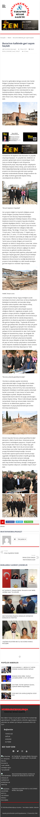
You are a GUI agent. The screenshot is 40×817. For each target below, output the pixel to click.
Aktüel (32, 49)
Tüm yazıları (21, 539)
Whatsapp (29, 522)
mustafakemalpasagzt (10, 49)
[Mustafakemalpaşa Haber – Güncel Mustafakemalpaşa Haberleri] (20, 19)
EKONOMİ (8, 51)
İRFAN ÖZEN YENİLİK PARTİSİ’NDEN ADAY (29, 558)
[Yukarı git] (36, 814)
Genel (13, 51)
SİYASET (18, 51)
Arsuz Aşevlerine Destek (11, 552)
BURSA (4, 51)
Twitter (20, 522)
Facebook (11, 522)
